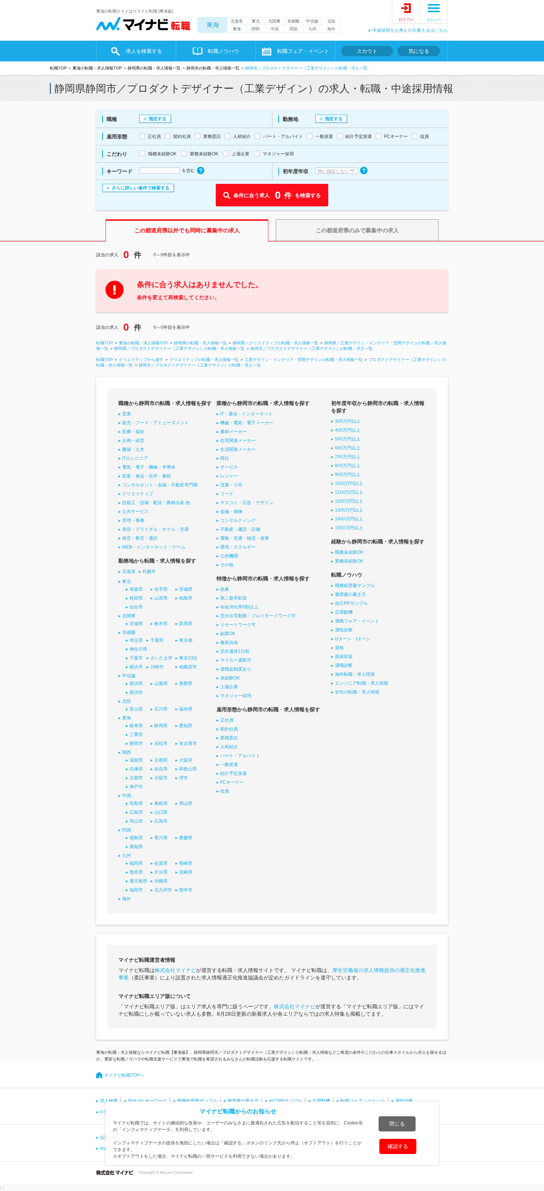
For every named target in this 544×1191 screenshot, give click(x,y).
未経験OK (230, 678)
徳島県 (136, 837)
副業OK (227, 633)
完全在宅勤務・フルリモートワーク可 (258, 615)
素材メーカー (233, 431)
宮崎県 (185, 872)
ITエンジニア (135, 458)
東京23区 (188, 658)
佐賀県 (161, 863)
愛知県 (185, 725)
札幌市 (149, 571)
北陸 (331, 21)
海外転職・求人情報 (355, 674)
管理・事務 (133, 520)
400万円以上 (347, 430)
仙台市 (136, 607)
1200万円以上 (349, 501)
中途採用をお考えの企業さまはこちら (410, 30)
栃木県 (161, 623)
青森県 (136, 589)
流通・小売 (231, 484)
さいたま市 (161, 658)
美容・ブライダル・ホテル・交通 (155, 529)
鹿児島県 (138, 881)
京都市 (136, 777)
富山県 (136, 709)
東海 (212, 24)
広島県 (136, 812)
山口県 (161, 812)
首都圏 (293, 21)
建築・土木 (133, 449)
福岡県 (136, 863)
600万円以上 (347, 448)
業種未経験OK (349, 561)
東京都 (185, 640)
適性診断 (344, 629)
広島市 (161, 821)
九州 (312, 29)
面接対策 (344, 656)
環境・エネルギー (238, 547)
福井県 (185, 709)
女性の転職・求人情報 (357, 692)
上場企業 (229, 686)
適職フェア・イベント (357, 621)
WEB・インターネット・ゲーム (153, 547)
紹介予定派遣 (233, 773)
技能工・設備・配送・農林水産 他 (156, 502)
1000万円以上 (349, 483)
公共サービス (135, 511)
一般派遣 (229, 764)
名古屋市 (188, 743)
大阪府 (185, 760)
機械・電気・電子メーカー (246, 422)
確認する (397, 1146)
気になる (419, 51)
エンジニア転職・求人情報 (361, 683)
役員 (224, 791)
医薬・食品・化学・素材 (146, 476)
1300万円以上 (349, 510)
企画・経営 (133, 440)
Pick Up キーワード (147, 1100)
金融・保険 (231, 511)
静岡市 (136, 743)
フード (227, 493)
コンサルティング (238, 520)
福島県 (185, 598)
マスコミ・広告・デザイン (246, 502)
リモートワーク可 (238, 624)
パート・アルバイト (240, 755)
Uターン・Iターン (352, 638)
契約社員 (229, 729)
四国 (293, 29)
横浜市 (136, 666)
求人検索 (109, 1100)
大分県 (161, 872)
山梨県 (161, 683)
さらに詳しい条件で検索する (140, 187)
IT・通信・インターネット (246, 413)
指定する (158, 118)
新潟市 (136, 692)
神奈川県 (138, 649)
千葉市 (136, 658)
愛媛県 (185, 837)
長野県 (185, 683)
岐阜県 (136, 725)
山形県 (161, 598)
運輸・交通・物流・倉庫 (244, 538)
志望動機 (344, 612)
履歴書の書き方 (350, 594)
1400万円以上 (349, 519)
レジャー (229, 476)
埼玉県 (136, 640)
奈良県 (161, 769)
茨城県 (136, 623)
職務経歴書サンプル (355, 585)
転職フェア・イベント (362, 1100)
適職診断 (344, 665)
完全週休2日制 (234, 651)
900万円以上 (347, 474)
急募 (224, 589)
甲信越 (312, 21)
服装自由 (229, 642)
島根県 (161, 803)
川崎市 (157, 666)
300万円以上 (347, 421)
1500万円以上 (349, 527)
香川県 (161, 837)
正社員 (227, 720)
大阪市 (161, 777)
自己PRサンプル (351, 603)
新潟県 (136, 683)
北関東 (274, 21)
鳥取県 (136, 803)
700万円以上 (347, 456)
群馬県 (185, 623)
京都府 (161, 760)
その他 (227, 564)
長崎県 (185, 863)
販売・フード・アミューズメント (155, 422)
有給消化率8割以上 (239, 607)
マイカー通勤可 (235, 660)
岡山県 (185, 803)
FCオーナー (232, 782)
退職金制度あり (235, 669)
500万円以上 (347, 439)
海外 (331, 29)
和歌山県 (188, 769)
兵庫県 (136, 769)
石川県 (161, 709)
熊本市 (185, 890)
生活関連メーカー (238, 449)
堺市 (183, 777)
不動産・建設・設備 (240, 529)
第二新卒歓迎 (233, 598)
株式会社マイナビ (175, 970)
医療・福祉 (133, 431)
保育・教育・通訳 (140, 538)
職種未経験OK (349, 552)
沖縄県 (161, 881)
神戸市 (136, 786)
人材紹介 (229, 746)
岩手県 (161, 589)
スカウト (367, 51)
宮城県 (185, 589)
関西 (256, 29)
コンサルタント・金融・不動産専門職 (160, 484)
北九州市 (163, 890)
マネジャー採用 (235, 695)
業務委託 (229, 737)
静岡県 (161, 725)
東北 (256, 21)
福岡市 (136, 890)
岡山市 (136, 821)
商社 (224, 458)
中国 (275, 29)
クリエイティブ (137, 493)
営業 (126, 413)
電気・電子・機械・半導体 (148, 467)
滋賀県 (136, 760)
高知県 (136, 846)
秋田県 (136, 598)
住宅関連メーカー (238, 440)
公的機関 (229, 556)
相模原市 (188, 666)
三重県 (136, 734)
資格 (339, 647)
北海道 (237, 21)
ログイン (406, 19)
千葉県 (157, 640)
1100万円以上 (349, 492)
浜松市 (161, 743)
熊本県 (136, 872)
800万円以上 (347, 465)
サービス (229, 467)
